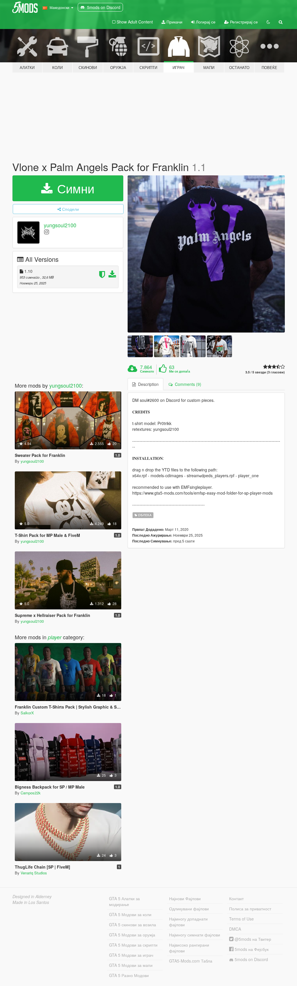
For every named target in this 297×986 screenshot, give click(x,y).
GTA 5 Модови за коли (130, 914)
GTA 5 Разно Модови (129, 975)
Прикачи (173, 22)
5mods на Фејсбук (251, 949)
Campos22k (31, 793)
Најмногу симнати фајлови (194, 935)
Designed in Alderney (32, 896)
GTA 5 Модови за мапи (131, 965)
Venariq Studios (34, 873)
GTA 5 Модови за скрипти (133, 945)
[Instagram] (46, 231)
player (54, 637)
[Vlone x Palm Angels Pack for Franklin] (206, 254)
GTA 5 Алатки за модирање (124, 901)
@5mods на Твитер (252, 939)
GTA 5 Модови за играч (131, 955)
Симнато (147, 371)
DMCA (235, 929)
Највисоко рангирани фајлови (189, 948)
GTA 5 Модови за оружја (132, 935)
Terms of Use (241, 919)
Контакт (236, 898)
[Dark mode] (268, 21)
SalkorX (27, 713)
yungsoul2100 (60, 225)
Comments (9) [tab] (187, 384)
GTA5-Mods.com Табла (190, 961)
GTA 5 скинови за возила (132, 924)
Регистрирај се (243, 22)
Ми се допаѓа (179, 371)
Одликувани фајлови (189, 908)
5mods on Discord (250, 959)
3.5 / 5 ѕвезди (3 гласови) (265, 372)
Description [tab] (147, 384)
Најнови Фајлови (185, 898)
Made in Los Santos (30, 902)
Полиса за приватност (250, 908)
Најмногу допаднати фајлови (188, 921)
